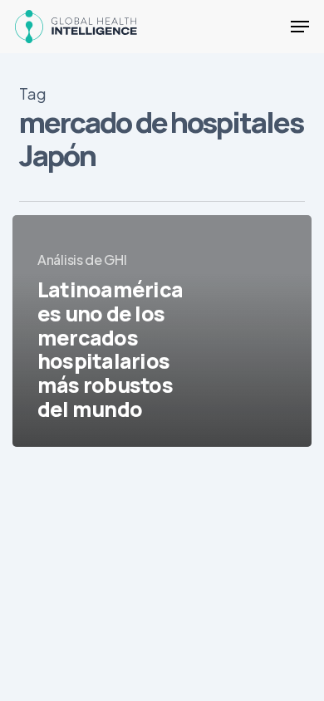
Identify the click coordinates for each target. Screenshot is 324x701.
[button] (300, 26)
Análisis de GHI (82, 259)
